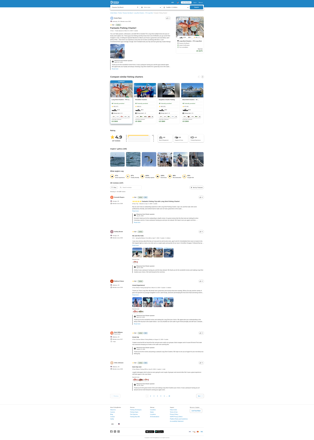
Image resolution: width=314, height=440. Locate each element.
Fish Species (134, 414)
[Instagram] (118, 431)
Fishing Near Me (135, 416)
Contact (112, 416)
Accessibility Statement (176, 421)
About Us (113, 409)
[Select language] (178, 2)
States (152, 412)
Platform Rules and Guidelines (179, 419)
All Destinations (154, 416)
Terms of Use (174, 412)
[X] (115, 431)
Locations (153, 414)
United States (113, 13)
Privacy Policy (174, 414)
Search (196, 7)
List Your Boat (186, 2)
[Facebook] (111, 431)
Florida (120, 13)
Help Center (173, 409)
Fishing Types (134, 412)
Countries (153, 409)
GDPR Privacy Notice (176, 416)
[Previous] (199, 76)
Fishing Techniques (135, 409)
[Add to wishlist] (202, 18)
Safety (112, 419)
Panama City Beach (128, 13)
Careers (112, 412)
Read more (115, 69)
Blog (111, 414)
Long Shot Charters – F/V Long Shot (143, 13)
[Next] (202, 76)
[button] (178, 41)
